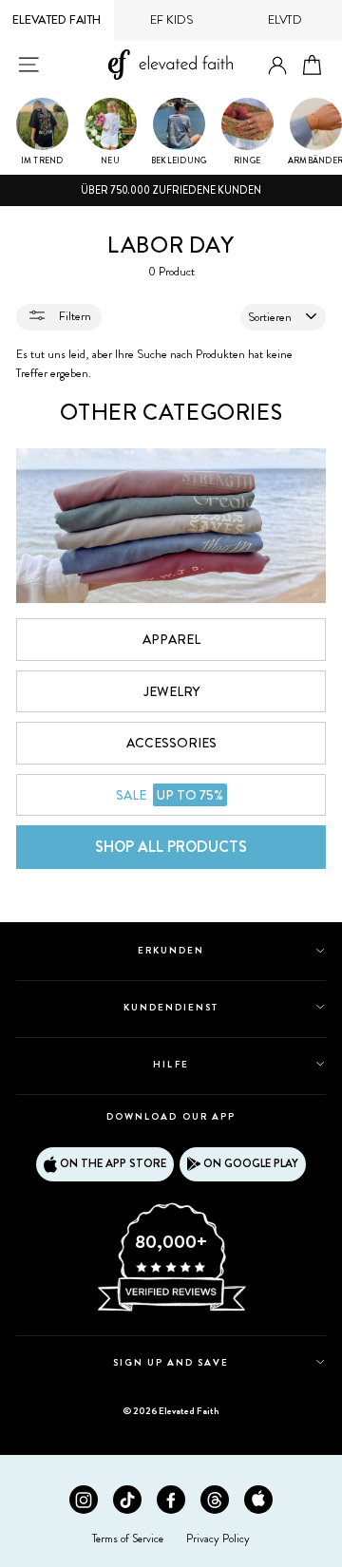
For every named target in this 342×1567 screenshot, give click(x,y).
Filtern (73, 316)
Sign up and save (171, 1362)
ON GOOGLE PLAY (250, 1163)
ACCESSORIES (171, 742)
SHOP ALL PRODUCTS (171, 847)
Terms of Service (127, 1538)
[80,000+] (171, 1309)
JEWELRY (171, 691)
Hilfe (170, 1064)
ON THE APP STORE (113, 1163)
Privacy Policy (218, 1538)
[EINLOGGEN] (277, 66)
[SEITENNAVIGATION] (28, 64)
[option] (171, 190)
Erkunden (171, 950)
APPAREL (171, 639)
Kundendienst (171, 1007)
